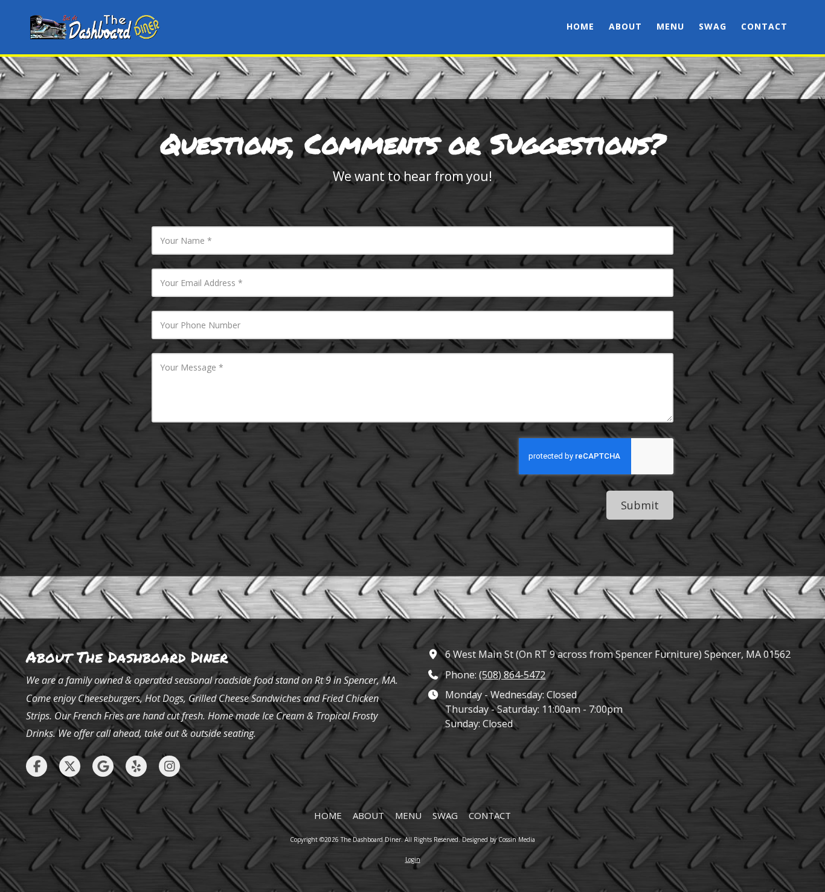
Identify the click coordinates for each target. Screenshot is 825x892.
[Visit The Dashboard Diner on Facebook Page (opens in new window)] (36, 766)
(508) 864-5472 (512, 674)
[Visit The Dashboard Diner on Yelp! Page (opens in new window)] (136, 766)
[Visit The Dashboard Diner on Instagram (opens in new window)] (169, 766)
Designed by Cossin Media (498, 839)
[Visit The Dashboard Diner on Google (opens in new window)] (103, 766)
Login (412, 859)
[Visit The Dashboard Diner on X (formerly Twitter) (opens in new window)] (69, 766)
